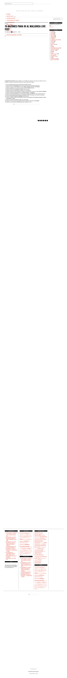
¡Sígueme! (51, 26)
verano (30, 553)
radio (29, 548)
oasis (30, 546)
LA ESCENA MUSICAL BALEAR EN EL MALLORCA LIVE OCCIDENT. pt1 (11, 547)
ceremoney (22, 533)
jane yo (24, 539)
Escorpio (30, 536)
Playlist (24, 548)
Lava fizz (28, 539)
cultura (21, 535)
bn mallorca (27, 532)
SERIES (52, 52)
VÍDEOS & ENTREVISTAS (54, 59)
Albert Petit (21, 532)
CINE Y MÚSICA (53, 35)
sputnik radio (24, 551)
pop (26, 548)
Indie (21, 539)
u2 (28, 553)
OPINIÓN (52, 46)
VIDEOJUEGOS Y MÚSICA (54, 58)
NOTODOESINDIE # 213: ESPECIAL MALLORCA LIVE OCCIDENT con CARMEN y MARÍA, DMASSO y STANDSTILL (11, 543)
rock (22, 549)
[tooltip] (34, 1)
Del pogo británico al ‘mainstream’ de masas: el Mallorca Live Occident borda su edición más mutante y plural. (12, 534)
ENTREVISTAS (53, 41)
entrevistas (26, 536)
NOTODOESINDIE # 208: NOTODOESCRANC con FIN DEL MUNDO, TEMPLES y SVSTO (10, 553)
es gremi (21, 537)
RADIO (52, 51)
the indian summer (27, 552)
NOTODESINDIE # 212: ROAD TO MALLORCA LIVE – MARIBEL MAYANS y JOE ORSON (11, 550)
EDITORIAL (52, 38)
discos (27, 535)
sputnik (35, 585)
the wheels (25, 553)
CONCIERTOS (53, 36)
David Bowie (39, 569)
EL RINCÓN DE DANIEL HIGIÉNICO (55, 39)
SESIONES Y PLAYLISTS (54, 53)
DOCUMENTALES (53, 37)
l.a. (25, 539)
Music (52, 45)
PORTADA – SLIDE (53, 50)
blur (24, 532)
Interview (52, 43)
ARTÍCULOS (6, 23)
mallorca (26, 541)
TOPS (51, 57)
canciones (30, 532)
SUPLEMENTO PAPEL (54, 56)
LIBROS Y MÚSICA (53, 44)
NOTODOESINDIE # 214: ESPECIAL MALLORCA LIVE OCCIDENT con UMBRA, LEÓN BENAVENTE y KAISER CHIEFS (11, 539)
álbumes (21, 554)
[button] (32, 4)
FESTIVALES (52, 42)
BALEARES (52, 34)
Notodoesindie (24, 546)
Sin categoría (53, 55)
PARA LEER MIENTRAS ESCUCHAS (56, 48)
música (26, 544)
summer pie (44, 585)
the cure (23, 552)
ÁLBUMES (52, 31)
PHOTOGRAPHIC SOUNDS (54, 49)
